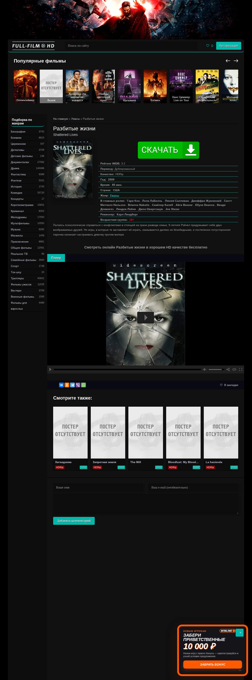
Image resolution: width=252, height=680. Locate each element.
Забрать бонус (212, 664)
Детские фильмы (22, 156)
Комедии (16, 192)
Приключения (20, 241)
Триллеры (17, 278)
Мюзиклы (17, 235)
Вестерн (16, 290)
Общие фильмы (21, 247)
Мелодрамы (19, 217)
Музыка (15, 229)
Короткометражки (22, 204)
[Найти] (193, 46)
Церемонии (18, 143)
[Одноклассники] (67, 385)
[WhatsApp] (83, 385)
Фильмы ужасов (21, 284)
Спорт (15, 266)
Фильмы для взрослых (19, 305)
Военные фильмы (22, 296)
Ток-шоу (16, 272)
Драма (15, 168)
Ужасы (114, 195)
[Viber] (78, 385)
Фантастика (18, 174)
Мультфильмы (20, 223)
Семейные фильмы (23, 260)
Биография (18, 131)
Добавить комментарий (74, 520)
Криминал (17, 211)
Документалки (20, 162)
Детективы (17, 149)
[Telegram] (72, 385)
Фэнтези (16, 180)
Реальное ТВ (19, 253)
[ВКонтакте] (61, 385)
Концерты (17, 198)
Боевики (16, 137)
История (16, 186)
